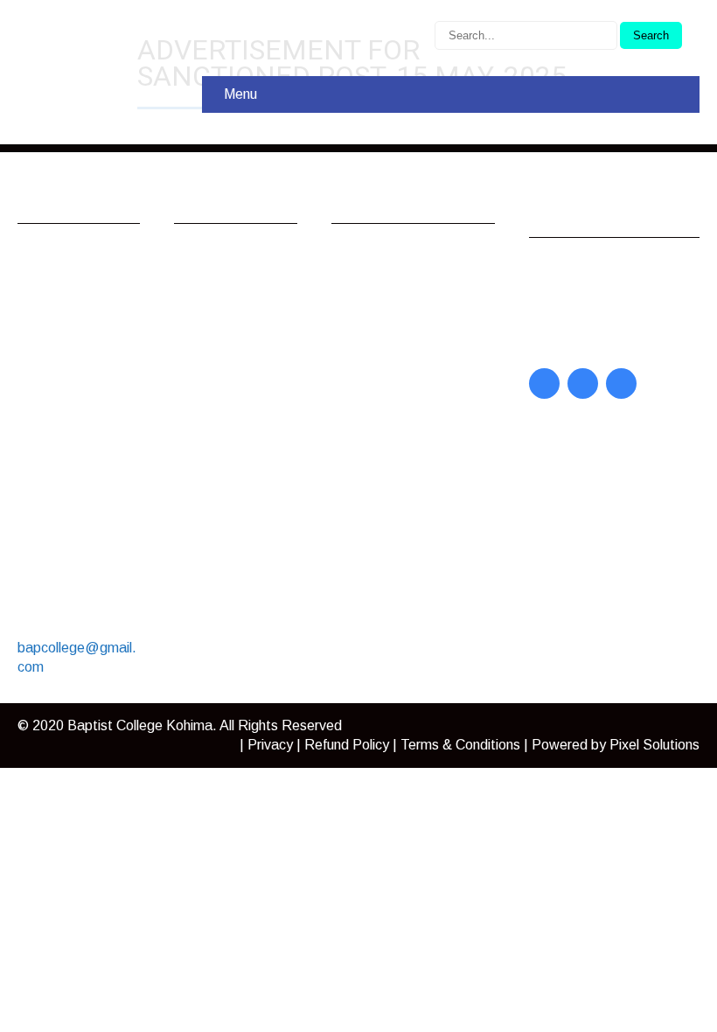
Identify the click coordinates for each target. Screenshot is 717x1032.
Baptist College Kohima (139, 725)
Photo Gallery (233, 473)
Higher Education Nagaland (401, 334)
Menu (240, 94)
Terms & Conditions (460, 744)
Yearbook (576, 316)
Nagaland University (411, 256)
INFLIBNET (386, 279)
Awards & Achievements (235, 308)
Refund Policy (346, 744)
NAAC (368, 389)
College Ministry (240, 340)
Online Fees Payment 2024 (236, 418)
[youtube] (582, 383)
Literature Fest (237, 386)
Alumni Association (227, 266)
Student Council (240, 450)
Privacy (270, 744)
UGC (364, 302)
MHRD (370, 366)
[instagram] (621, 383)
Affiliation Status (400, 412)
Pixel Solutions (654, 744)
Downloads (226, 363)
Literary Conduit (595, 293)
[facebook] (544, 383)
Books (566, 338)
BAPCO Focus (591, 270)
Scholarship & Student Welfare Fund (242, 515)
